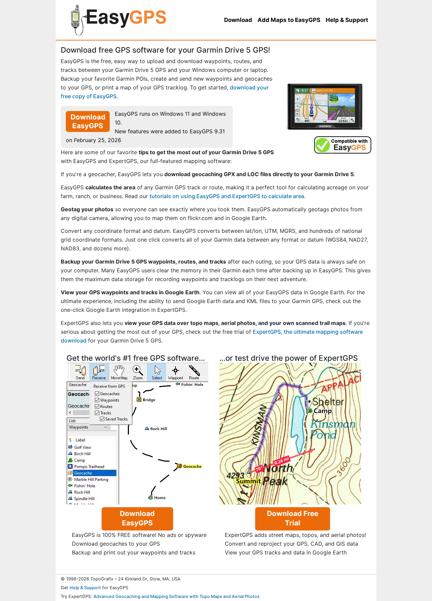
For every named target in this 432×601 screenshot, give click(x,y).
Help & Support (85, 587)
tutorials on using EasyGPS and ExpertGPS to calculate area (227, 196)
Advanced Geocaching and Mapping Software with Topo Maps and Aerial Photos (176, 596)
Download (238, 20)
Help (347, 20)
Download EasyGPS (88, 121)
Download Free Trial (292, 518)
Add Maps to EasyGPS (289, 20)
